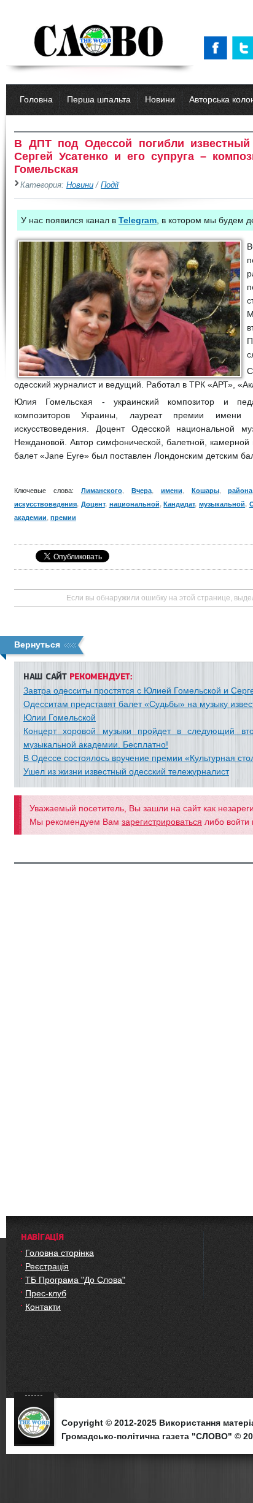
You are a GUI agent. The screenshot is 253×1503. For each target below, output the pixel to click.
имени (171, 490)
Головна (36, 99)
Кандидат (179, 504)
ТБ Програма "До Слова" (75, 1280)
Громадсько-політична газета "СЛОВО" (99, 42)
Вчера (141, 490)
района (240, 490)
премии (63, 517)
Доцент (93, 504)
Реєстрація (47, 1266)
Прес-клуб (45, 1293)
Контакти (43, 1307)
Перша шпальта (99, 99)
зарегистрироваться (162, 822)
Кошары (205, 490)
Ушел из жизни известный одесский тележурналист (126, 771)
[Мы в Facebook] (218, 47)
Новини (160, 99)
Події (110, 185)
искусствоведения (45, 504)
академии (30, 517)
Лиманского (101, 490)
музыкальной (222, 504)
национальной (134, 504)
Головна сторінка (59, 1253)
